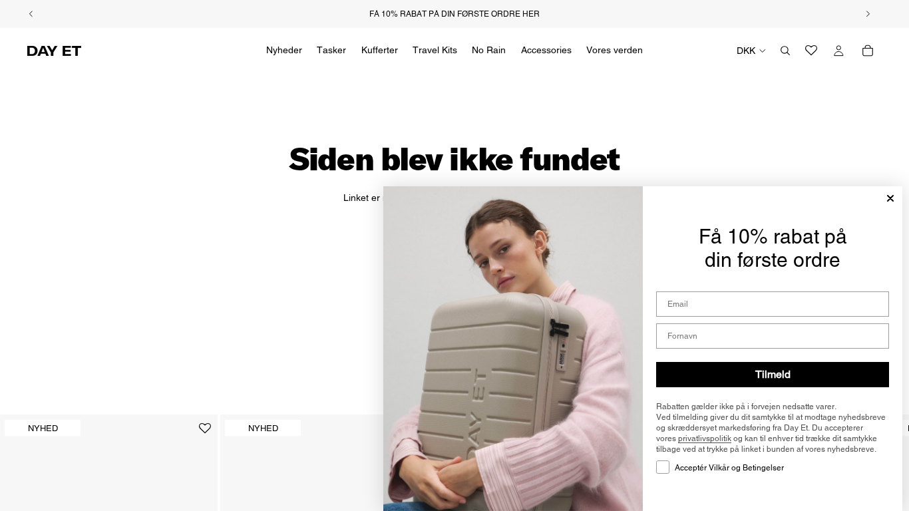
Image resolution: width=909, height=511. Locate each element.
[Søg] (785, 50)
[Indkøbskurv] (867, 50)
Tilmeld (773, 374)
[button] (205, 433)
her (531, 14)
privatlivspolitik (704, 438)
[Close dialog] (890, 198)
